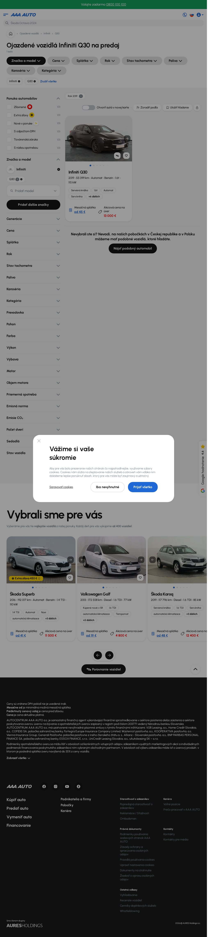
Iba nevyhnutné (107, 487)
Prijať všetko (143, 487)
